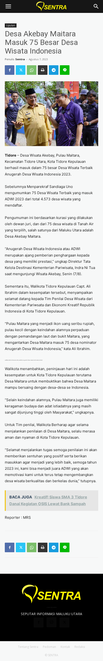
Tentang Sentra (28, 647)
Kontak (65, 647)
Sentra (20, 59)
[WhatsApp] (31, 70)
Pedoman (49, 647)
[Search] (96, 6)
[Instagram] (51, 622)
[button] (8, 6)
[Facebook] (9, 70)
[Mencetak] (42, 70)
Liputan (10, 25)
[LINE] (64, 70)
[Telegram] (53, 70)
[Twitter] (20, 70)
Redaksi (79, 647)
